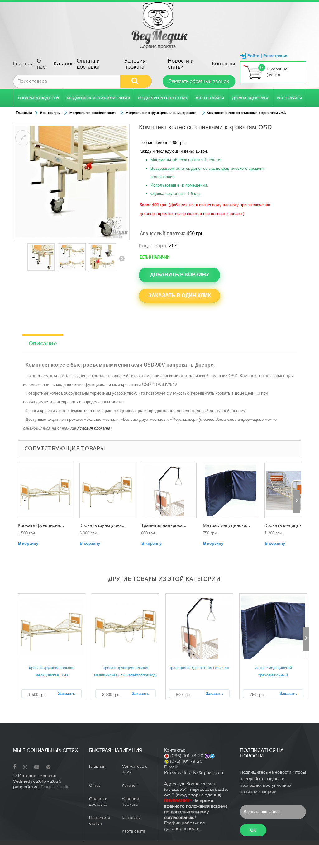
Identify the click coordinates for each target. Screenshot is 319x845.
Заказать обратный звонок (199, 81)
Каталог (64, 63)
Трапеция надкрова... (163, 525)
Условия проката (135, 63)
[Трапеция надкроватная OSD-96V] (169, 490)
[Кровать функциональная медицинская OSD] (51, 627)
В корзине (274, 71)
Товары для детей (38, 98)
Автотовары (210, 98)
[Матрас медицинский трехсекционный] (273, 627)
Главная (23, 63)
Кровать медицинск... (287, 525)
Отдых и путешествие (163, 98)
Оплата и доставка (88, 63)
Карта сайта (133, 831)
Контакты (223, 63)
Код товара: (153, 245)
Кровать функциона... (41, 525)
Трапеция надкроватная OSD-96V (199, 668)
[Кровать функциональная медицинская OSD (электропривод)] (125, 627)
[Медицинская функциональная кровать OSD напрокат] (45, 490)
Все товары (289, 98)
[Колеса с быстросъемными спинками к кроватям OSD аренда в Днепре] (102, 257)
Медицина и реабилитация (98, 98)
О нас (41, 63)
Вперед (122, 258)
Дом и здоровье (250, 98)
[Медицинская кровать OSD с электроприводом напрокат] (107, 490)
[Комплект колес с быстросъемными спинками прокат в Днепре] (71, 257)
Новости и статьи (181, 63)
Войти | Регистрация (267, 56)
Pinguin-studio (55, 787)
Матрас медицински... (226, 525)
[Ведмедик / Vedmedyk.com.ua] (159, 25)
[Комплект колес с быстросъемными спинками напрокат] (41, 257)
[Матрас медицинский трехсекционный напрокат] (230, 490)
